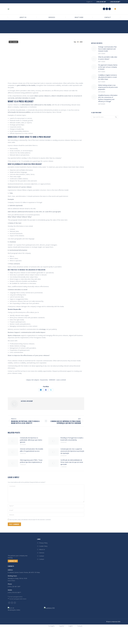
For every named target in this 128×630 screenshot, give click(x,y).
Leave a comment (61, 380)
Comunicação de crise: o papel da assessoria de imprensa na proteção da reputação (72, 451)
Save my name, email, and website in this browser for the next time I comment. (30, 519)
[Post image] (13, 441)
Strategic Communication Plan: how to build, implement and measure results (107, 49)
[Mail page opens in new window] (107, 9)
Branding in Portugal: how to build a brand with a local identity (72, 439)
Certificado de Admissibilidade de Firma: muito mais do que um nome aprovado (72, 462)
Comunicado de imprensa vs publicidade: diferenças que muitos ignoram (31, 440)
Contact (41, 556)
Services (41, 553)
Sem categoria (13, 42)
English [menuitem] (88, 2)
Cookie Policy (43, 546)
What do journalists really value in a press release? (107, 58)
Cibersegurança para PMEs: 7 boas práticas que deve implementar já (31, 461)
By (44, 380)
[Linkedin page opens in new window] (104, 9)
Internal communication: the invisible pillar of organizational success (31, 450)
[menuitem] (88, 2)
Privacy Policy (43, 543)
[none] (88, 2)
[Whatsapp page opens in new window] (109, 9)
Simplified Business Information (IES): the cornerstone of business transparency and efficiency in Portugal (107, 98)
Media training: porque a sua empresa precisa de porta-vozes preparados (108, 87)
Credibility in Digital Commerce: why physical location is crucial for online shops (107, 77)
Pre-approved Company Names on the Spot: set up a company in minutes (107, 67)
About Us (42, 549)
